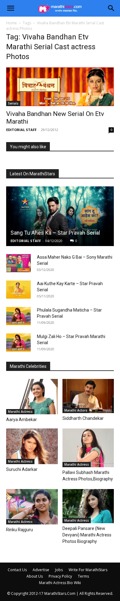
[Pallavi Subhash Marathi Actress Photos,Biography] (88, 447)
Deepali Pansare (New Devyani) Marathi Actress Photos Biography (86, 535)
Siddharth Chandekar (83, 418)
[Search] (111, 8)
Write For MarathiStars (88, 569)
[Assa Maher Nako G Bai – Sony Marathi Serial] (18, 263)
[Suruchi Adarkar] (32, 446)
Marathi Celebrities (28, 366)
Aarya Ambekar (21, 419)
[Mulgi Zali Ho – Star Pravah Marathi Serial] (18, 342)
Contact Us (17, 569)
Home (11, 23)
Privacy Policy (60, 576)
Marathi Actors (75, 410)
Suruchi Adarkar (22, 469)
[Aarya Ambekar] (32, 396)
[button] (10, 8)
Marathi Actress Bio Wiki (60, 582)
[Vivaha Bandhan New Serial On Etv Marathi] (60, 86)
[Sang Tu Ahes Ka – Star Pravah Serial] (60, 216)
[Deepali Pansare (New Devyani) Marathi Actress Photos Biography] (88, 506)
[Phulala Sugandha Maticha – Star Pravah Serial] (18, 316)
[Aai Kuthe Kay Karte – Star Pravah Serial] (18, 290)
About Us (34, 576)
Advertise (41, 569)
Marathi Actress (20, 411)
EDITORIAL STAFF (21, 129)
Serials (13, 103)
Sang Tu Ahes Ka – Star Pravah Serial (55, 232)
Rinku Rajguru (19, 529)
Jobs (59, 569)
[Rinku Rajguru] (32, 506)
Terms (83, 576)
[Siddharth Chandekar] (88, 396)
